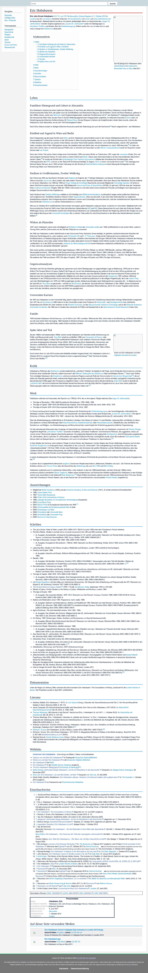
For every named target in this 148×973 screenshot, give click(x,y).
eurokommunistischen (42, 187)
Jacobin (93, 888)
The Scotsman (85, 844)
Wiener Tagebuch (60, 472)
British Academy (48, 490)
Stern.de (93, 774)
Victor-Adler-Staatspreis (46, 495)
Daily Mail (118, 381)
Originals (61, 846)
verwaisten (124, 154)
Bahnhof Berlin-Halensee (95, 164)
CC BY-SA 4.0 (76, 932)
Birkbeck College (75, 227)
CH (55, 16)
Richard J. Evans (39, 729)
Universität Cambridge (60, 213)
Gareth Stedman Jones (55, 737)
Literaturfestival (120, 66)
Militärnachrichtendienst (91, 194)
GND (49, 893)
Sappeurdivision (79, 197)
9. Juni (60, 16)
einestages (129, 770)
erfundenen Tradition (55, 431)
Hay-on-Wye (128, 68)
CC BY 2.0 (76, 941)
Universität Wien (56, 512)
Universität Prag (56, 514)
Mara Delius (40, 834)
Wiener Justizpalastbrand (110, 147)
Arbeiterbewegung (68, 26)
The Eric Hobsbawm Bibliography (45, 767)
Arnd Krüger (42, 856)
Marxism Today (83, 587)
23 (80, 767)
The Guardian (127, 777)
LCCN (65, 893)
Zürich (128, 117)
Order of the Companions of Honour (50, 497)
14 (112, 438)
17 (77, 504)
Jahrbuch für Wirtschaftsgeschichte (76, 243)
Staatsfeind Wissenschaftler (60, 821)
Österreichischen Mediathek (72, 782)
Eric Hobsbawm (39, 762)
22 (104, 729)
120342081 (56, 893)
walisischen (132, 66)
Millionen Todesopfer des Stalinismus (89, 373)
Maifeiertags (81, 466)
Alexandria (74, 16)
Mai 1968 (96, 466)
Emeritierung (48, 302)
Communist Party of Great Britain (89, 185)
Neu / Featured (10, 20)
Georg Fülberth (131, 654)
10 (46, 358)
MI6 (95, 208)
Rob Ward (61, 941)
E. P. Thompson (89, 236)
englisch (66, 463)
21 (75, 727)
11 (125, 373)
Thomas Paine (51, 466)
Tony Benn (46, 283)
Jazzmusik (47, 180)
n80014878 (73, 893)
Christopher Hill (73, 236)
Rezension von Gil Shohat (47, 886)
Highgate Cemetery (121, 355)
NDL (81, 893)
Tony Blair (57, 337)
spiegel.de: (69, 819)
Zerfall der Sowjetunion (38, 445)
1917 (66, 16)
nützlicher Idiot (36, 383)
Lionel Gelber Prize (44, 492)
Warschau (57, 115)
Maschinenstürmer (70, 422)
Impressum (63, 968)
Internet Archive (92, 846)
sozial (87, 19)
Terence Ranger (135, 429)
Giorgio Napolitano (42, 582)
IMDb (52, 762)
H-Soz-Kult (66, 886)
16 (75, 474)
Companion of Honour (94, 337)
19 (68, 644)
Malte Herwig (38, 770)
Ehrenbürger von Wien (45, 509)
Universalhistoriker (75, 19)
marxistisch (46, 19)
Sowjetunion (113, 276)
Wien (66, 138)
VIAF (96, 893)
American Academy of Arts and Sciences (82, 490)
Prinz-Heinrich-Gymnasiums (84, 159)
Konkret (68, 883)
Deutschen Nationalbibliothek (86, 757)
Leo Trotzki (44, 150)
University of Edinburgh (69, 767)
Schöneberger (67, 159)
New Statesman (68, 475)
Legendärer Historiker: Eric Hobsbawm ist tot (54, 824)
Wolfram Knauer (106, 883)
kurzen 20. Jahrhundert (74, 23)
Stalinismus (48, 28)
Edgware (72, 178)
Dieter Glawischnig (56, 883)
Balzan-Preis (42, 504)
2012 (104, 16)
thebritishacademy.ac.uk (51, 734)
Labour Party (134, 278)
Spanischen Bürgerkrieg (122, 376)
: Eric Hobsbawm (44, 754)
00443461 (88, 893)
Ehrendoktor (42, 512)
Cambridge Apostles (122, 183)
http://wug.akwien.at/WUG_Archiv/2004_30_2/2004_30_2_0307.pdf (114, 861)
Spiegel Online (118, 770)
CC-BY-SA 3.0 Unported (86, 958)
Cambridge (83, 183)
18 (127, 563)
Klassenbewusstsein (105, 422)
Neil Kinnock (76, 283)
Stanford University (75, 304)
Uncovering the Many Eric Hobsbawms (73, 888)
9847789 (102, 893)
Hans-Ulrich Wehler (110, 873)
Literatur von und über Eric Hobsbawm (47, 757)
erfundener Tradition (37, 26)
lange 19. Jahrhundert (120, 398)
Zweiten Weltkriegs (52, 194)
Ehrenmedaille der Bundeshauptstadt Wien (53, 507)
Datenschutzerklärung (80, 968)
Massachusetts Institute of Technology (103, 304)
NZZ (54, 868)
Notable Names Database (61, 765)
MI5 (89, 208)
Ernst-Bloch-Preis (44, 502)
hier (19, 962)
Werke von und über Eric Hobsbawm (47, 760)
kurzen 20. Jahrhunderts (121, 413)
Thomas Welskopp (40, 712)
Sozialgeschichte (116, 302)
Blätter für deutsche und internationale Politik (108, 878)
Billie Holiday (108, 466)
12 (132, 375)
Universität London (92, 227)
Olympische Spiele (132, 436)
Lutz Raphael (73, 702)
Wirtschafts (101, 302)
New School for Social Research (116, 307)
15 (34, 459)
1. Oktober (98, 16)
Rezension (41, 868)
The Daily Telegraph (108, 851)
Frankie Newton (112, 477)
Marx (97, 161)
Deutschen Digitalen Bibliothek (78, 760)
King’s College (71, 183)
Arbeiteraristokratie (85, 422)
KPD (48, 161)
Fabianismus (47, 201)
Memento (50, 846)
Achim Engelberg (55, 878)
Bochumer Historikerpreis (47, 517)
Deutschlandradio (124, 873)
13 (90, 385)
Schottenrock (112, 434)
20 (123, 672)
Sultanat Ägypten (85, 16)
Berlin (85, 156)
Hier (28, 962)
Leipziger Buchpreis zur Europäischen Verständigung (57, 499)
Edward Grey (72, 120)
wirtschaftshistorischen (102, 19)
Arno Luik (36, 774)
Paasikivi (60, 932)
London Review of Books (68, 863)
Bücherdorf (118, 68)
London (32, 19)
